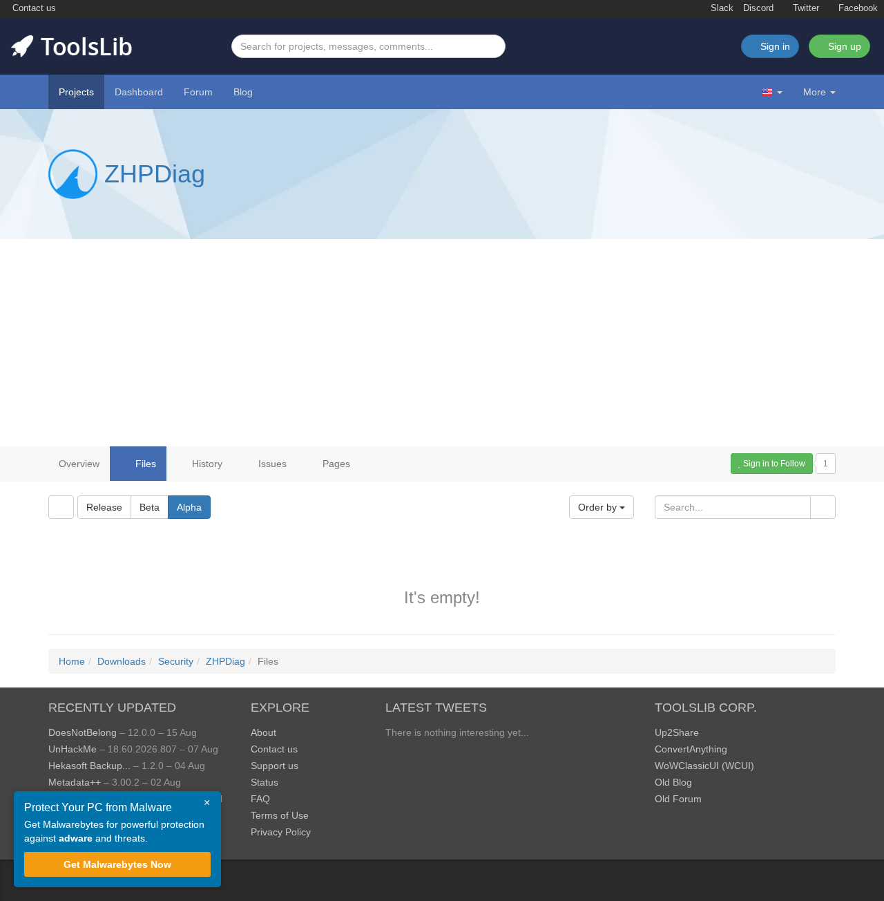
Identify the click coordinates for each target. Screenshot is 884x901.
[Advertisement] (442, 342)
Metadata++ (74, 782)
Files (144, 463)
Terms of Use (280, 815)
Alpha (189, 507)
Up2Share (677, 732)
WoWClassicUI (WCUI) (704, 765)
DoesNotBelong (82, 732)
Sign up (843, 46)
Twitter (804, 8)
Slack (720, 8)
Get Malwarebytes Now (117, 864)
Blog (243, 91)
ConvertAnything (691, 749)
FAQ (260, 798)
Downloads (121, 661)
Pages (335, 463)
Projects (76, 91)
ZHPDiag (154, 174)
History (205, 463)
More (814, 91)
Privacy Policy (281, 831)
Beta (150, 507)
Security (175, 661)
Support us (274, 765)
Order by (598, 507)
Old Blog (673, 782)
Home (72, 661)
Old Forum (678, 798)
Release (104, 507)
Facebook (857, 8)
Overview (79, 463)
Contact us (33, 8)
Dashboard (139, 91)
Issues (271, 463)
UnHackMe (72, 749)
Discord (758, 8)
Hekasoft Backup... (89, 765)
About (263, 732)
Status (264, 782)
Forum (198, 91)
